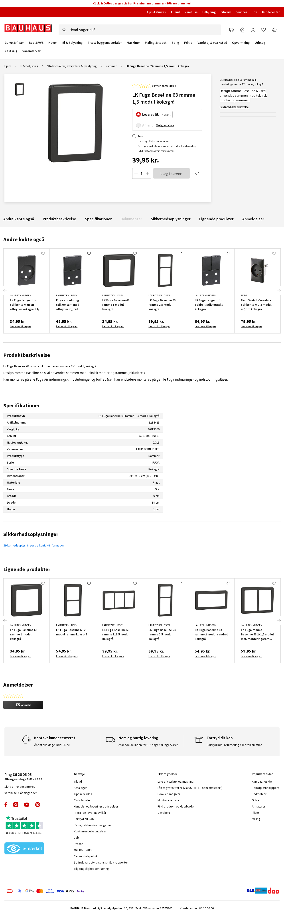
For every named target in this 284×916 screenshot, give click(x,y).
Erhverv (226, 12)
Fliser (255, 813)
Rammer (111, 66)
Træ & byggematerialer (105, 43)
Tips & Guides (156, 12)
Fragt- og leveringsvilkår (90, 813)
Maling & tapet (156, 43)
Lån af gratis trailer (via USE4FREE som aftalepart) (190, 788)
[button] (23, 705)
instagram (16, 805)
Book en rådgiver (169, 794)
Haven (52, 43)
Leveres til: (150, 114)
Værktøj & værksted (212, 43)
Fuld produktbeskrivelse (234, 106)
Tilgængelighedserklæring (91, 869)
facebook (6, 805)
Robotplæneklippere (266, 788)
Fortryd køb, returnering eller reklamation (234, 745)
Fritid (188, 43)
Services (241, 12)
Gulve (255, 800)
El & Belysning (72, 43)
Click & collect (83, 800)
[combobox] (140, 29)
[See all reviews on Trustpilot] (24, 822)
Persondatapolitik (86, 856)
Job (254, 12)
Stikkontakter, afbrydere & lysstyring (72, 66)
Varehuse (191, 12)
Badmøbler (259, 794)
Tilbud (175, 12)
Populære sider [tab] (262, 774)
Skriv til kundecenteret (19, 787)
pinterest (38, 805)
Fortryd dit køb (84, 819)
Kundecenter (271, 12)
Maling (256, 819)
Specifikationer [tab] (21, 405)
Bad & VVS (36, 43)
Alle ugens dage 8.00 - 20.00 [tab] (23, 776)
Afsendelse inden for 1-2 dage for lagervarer (148, 745)
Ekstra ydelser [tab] (167, 774)
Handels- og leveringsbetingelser (96, 806)
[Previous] (5, 290)
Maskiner (133, 43)
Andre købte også (18, 218)
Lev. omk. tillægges (20, 326)
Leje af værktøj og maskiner (176, 781)
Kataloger (80, 788)
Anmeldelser (253, 218)
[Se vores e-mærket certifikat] (24, 848)
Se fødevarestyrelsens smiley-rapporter (101, 862)
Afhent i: (148, 125)
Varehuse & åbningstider (20, 793)
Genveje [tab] (79, 774)
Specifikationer (98, 218)
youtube (27, 805)
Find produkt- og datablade (176, 806)
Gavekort (164, 813)
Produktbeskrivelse (59, 218)
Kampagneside (262, 781)
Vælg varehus (165, 125)
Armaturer (258, 806)
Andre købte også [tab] (23, 239)
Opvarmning (241, 43)
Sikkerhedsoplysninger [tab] (30, 534)
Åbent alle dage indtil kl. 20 (51, 745)
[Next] (279, 290)
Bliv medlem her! (179, 3)
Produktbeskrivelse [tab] (26, 355)
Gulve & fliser (14, 43)
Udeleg (260, 43)
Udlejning (209, 12)
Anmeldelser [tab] (18, 684)
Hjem (7, 66)
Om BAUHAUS (83, 850)
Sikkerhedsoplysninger (170, 218)
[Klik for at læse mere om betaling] (66, 891)
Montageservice (168, 800)
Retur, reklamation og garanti (93, 825)
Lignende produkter (216, 218)
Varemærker (31, 51)
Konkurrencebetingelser (90, 831)
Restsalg (11, 51)
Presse (78, 844)
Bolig (175, 43)
